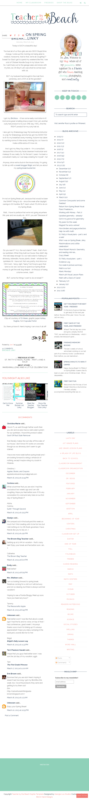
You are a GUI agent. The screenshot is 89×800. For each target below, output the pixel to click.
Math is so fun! (65, 268)
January (62, 284)
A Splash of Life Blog (70, 453)
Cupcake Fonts (30, 321)
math (70, 574)
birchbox (6, 350)
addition (70, 509)
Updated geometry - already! (70, 216)
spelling (70, 629)
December (63, 169)
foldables (71, 554)
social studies (71, 624)
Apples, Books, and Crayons (18, 471)
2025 (59, 137)
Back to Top (82, 795)
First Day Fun (70, 381)
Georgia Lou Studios (63, 794)
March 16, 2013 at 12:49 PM (17, 478)
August (62, 181)
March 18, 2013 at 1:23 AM (17, 698)
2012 (59, 287)
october (70, 594)
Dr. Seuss (70, 478)
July (61, 185)
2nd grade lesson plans (70, 448)
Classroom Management (70, 463)
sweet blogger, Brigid (23, 165)
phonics (70, 599)
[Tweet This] (10, 35)
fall (70, 549)
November (63, 172)
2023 (59, 140)
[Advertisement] (25, 736)
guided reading (70, 564)
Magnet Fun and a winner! (69, 225)
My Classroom (33, 3)
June (61, 188)
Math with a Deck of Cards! (70, 278)
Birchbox (14, 118)
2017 (59, 153)
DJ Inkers (24, 318)
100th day (70, 438)
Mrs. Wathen (12, 578)
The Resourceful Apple (16, 606)
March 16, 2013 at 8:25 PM (17, 572)
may (70, 584)
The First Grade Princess (17, 665)
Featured (70, 483)
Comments (61, 663)
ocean (71, 589)
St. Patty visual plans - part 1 (70, 259)
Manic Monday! (65, 271)
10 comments (7, 348)
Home (19, 3)
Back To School (70, 458)
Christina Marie (13, 424)
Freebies (49, 3)
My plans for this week (68, 222)
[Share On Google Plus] (19, 35)
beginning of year (70, 519)
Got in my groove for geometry (71, 219)
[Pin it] (23, 35)
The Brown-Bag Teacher (18, 539)
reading (70, 609)
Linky (13, 350)
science (70, 619)
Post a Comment (12, 715)
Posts (59, 658)
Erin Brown (11, 674)
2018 (59, 149)
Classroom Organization (70, 468)
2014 (59, 162)
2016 (59, 156)
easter (70, 539)
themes (70, 639)
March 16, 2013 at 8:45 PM (17, 610)
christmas (71, 529)
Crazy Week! (64, 255)
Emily (9, 565)
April (61, 194)
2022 (59, 143)
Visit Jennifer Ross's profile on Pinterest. (70, 123)
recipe (70, 614)
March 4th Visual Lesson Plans (71, 275)
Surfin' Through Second (16, 509)
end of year (70, 544)
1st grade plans (70, 443)
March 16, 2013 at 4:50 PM (17, 533)
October (62, 175)
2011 (59, 291)
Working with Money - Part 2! (70, 212)
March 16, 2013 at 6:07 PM (17, 560)
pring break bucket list (26, 168)
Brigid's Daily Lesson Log (17, 641)
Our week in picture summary (70, 265)
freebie (70, 559)
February (62, 281)
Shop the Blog (64, 3)
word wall (70, 644)
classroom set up (70, 534)
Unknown (11, 615)
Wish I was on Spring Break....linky (72, 240)
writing (70, 649)
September (63, 178)
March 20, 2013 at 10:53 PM (18, 710)
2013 (59, 165)
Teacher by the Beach (21, 794)
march (71, 569)
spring (70, 634)
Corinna (10, 483)
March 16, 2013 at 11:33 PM (17, 645)
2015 (59, 159)
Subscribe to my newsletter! (66, 678)
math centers (70, 579)
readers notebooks (70, 604)
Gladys (10, 518)
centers (70, 524)
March (61, 197)
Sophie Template (37, 794)
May (61, 191)
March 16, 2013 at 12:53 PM (17, 513)
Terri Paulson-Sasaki (16, 650)
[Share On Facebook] (14, 35)
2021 (59, 146)
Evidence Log (64, 262)
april (70, 514)
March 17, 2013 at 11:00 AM (17, 668)
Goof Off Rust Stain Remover (18, 435)
